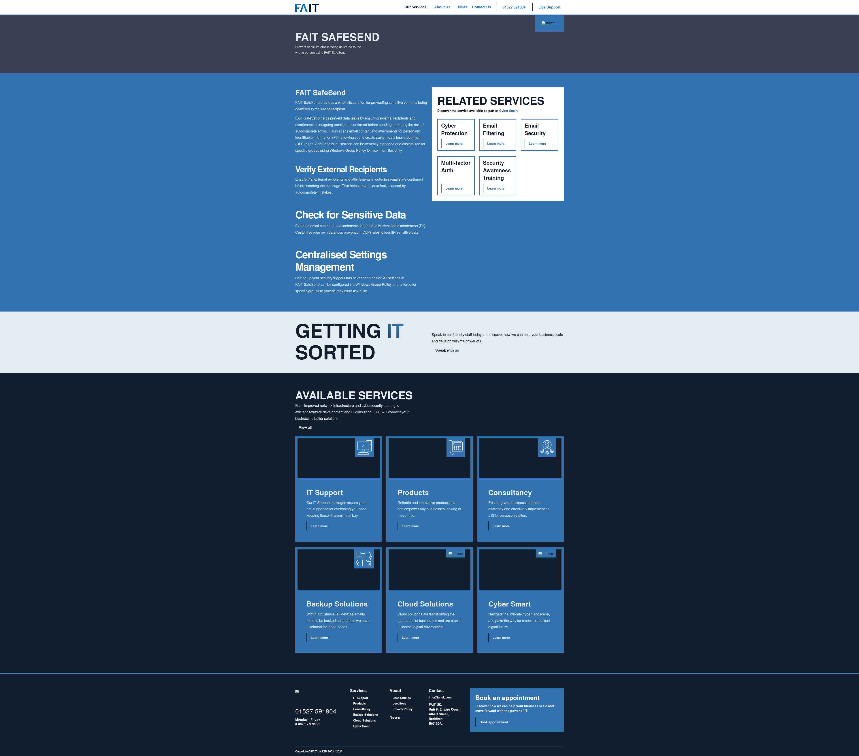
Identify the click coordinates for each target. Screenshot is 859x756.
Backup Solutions (365, 714)
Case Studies (401, 698)
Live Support (549, 7)
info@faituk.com (440, 697)
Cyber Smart (361, 726)
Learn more (319, 525)
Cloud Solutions (364, 720)
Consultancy (361, 709)
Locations (399, 703)
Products (359, 703)
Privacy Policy (402, 709)
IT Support (360, 698)
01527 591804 (514, 7)
